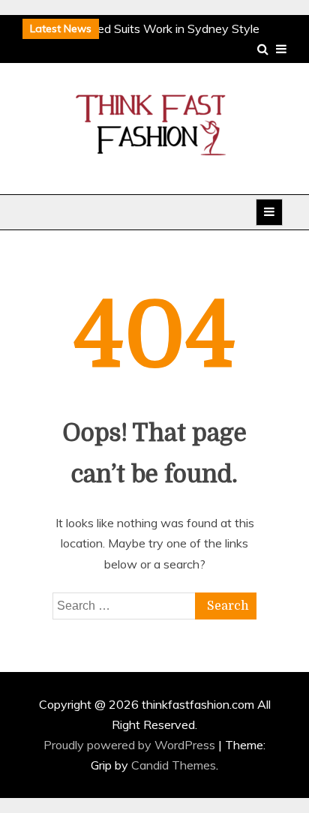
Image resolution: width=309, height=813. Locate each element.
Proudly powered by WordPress (131, 744)
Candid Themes (173, 765)
